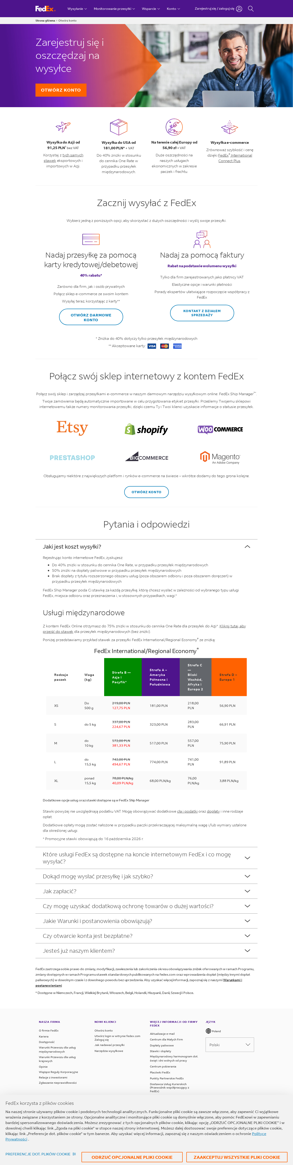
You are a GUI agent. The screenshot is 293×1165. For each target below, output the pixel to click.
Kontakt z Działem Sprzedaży (202, 313)
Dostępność (46, 1042)
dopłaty (213, 811)
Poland (216, 1031)
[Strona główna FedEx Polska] (49, 8)
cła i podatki (187, 811)
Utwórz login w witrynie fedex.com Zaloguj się (117, 1037)
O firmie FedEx (49, 1030)
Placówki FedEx (160, 1072)
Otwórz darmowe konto (91, 317)
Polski (214, 1044)
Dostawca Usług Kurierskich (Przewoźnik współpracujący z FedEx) (169, 1087)
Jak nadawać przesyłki (110, 1045)
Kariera (44, 1036)
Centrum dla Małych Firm (166, 1039)
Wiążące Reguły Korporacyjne (58, 1072)
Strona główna (45, 20)
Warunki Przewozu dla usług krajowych (57, 1059)
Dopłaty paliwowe (162, 1045)
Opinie (43, 1066)
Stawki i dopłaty (160, 1051)
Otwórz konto (61, 90)
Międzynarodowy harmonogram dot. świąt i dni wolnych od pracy (174, 1058)
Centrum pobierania (163, 1066)
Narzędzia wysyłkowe (109, 1051)
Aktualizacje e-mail (162, 1033)
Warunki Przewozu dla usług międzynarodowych (57, 1049)
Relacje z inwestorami (53, 1077)
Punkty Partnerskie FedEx (167, 1078)
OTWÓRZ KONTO (147, 492)
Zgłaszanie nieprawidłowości (58, 1082)
